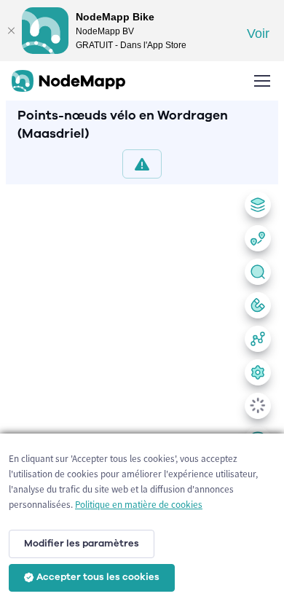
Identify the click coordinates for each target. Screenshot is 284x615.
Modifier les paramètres (81, 543)
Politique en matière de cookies (138, 504)
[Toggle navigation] (261, 81)
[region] (142, 396)
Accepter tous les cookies (97, 577)
